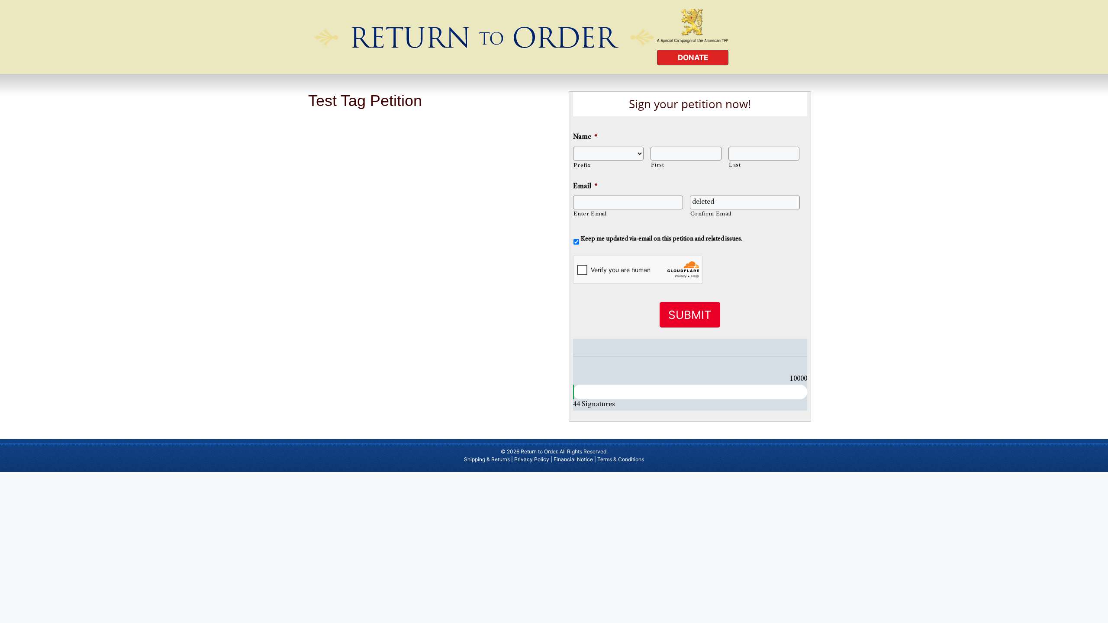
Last (735, 165)
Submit (690, 314)
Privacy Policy (531, 459)
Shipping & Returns (487, 459)
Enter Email (590, 214)
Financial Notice (573, 459)
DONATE (693, 57)
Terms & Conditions (620, 459)
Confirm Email (711, 214)
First (657, 165)
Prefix (582, 166)
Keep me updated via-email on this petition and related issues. (661, 239)
